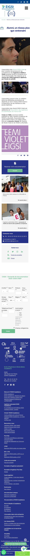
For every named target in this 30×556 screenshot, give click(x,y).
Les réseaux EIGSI (9, 521)
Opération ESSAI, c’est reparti (12, 425)
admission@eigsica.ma (11, 241)
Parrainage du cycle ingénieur (12, 525)
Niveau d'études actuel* (5, 299)
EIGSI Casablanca (9, 394)
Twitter (21, 155)
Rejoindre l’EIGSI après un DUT (12, 457)
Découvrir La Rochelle (10, 496)
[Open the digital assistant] (23, 549)
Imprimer (27, 155)
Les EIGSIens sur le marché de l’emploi (12, 529)
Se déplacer (7, 509)
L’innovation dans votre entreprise (14, 514)
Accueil (3, 19)
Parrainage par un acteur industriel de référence (14, 481)
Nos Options (7, 489)
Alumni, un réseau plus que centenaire (14, 523)
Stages (6, 471)
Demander (15, 170)
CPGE (6, 446)
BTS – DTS (7, 451)
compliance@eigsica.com (19, 549)
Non (20, 315)
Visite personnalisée (9, 432)
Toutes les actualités (16, 255)
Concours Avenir (8, 439)
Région (18, 297)
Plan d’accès (7, 511)
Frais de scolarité (8, 462)
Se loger (6, 505)
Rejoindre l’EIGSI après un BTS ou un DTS (14, 454)
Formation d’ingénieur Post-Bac (13, 469)
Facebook (18, 155)
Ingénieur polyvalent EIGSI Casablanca (11, 404)
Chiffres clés (7, 420)
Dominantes (7, 487)
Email (11, 308)
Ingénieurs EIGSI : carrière (11, 409)
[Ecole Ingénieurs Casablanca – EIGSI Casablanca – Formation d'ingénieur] (8, 8)
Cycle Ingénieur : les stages (11, 483)
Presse (12, 258)
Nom (10, 288)
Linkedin (22, 252)
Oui (20, 313)
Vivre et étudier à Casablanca (12, 503)
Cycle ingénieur (8, 475)
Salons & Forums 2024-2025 (12, 427)
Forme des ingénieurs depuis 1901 (13, 397)
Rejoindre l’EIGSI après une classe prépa (15, 448)
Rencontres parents (9, 430)
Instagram (17, 252)
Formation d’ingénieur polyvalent (13, 466)
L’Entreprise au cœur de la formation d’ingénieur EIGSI (14, 517)
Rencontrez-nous (9, 423)
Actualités (7, 533)
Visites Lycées (8, 429)
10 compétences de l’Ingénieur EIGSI (14, 407)
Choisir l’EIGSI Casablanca (11, 413)
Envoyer (8, 331)
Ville (24, 297)
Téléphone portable (5, 309)
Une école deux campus (11, 492)
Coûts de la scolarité (10, 460)
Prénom (17, 288)
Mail (24, 155)
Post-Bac (6, 435)
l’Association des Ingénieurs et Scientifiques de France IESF (15, 110)
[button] (3, 552)
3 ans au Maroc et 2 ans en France (13, 415)
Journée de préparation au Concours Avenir (14, 442)
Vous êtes (24, 289)
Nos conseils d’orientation (11, 537)
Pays (10, 297)
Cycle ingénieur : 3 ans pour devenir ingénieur (14, 478)
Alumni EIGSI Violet (19, 69)
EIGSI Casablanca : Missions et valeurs (14, 395)
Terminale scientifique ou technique (13, 438)
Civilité (5, 288)
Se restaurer (7, 507)
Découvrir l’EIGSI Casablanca (12, 392)
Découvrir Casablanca (10, 494)
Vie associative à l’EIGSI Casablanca (14, 500)
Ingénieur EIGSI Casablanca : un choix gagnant (14, 417)
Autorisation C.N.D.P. (19, 309)
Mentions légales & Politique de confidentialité (12, 400)
